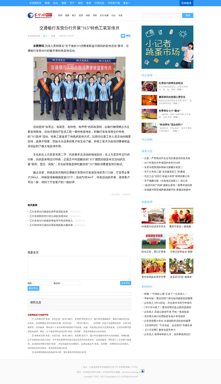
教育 (88, 3)
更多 (125, 3)
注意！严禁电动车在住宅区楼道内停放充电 (167, 158)
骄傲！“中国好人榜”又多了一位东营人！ (165, 294)
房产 (72, 3)
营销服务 (186, 3)
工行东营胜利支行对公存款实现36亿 (48, 216)
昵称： (31, 283)
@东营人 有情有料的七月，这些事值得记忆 (167, 334)
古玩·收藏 (104, 15)
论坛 (55, 3)
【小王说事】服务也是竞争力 (160, 330)
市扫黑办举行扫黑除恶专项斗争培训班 (164, 316)
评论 (128, 36)
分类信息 (99, 3)
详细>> (180, 89)
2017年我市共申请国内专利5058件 (162, 163)
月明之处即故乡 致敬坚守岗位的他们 (181, 252)
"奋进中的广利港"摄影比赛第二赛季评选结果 (168, 185)
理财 (95, 15)
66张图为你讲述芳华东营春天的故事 (154, 227)
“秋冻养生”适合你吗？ (171, 124)
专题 (120, 15)
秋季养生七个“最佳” (170, 111)
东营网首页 (35, 3)
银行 (74, 15)
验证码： (58, 283)
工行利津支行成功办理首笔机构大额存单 (51, 225)
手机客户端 (114, 3)
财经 (80, 3)
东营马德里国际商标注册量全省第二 (163, 167)
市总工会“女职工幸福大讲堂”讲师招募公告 (167, 176)
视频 (63, 3)
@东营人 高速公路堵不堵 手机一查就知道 (166, 312)
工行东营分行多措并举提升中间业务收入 (51, 220)
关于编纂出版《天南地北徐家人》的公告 (166, 180)
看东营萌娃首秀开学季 (154, 277)
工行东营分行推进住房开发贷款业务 (48, 211)
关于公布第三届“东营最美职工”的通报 (164, 171)
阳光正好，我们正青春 (154, 251)
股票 (81, 15)
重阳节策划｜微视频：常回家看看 (181, 227)
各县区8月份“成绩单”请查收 (181, 278)
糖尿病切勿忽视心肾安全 (172, 97)
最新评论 (33, 288)
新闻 (47, 3)
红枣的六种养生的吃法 (171, 83)
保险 (88, 15)
